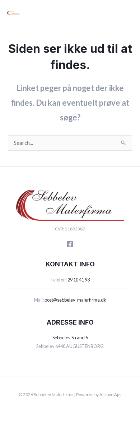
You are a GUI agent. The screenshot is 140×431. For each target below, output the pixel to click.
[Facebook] (70, 244)
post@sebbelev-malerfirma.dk (75, 300)
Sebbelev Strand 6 (70, 337)
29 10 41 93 (78, 280)
